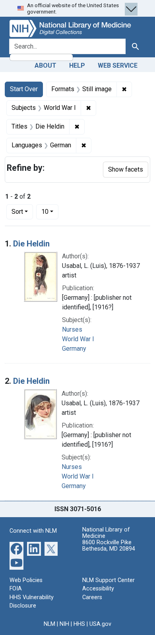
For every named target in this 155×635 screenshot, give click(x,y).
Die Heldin (31, 243)
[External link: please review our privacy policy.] (16, 548)
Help (77, 65)
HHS (79, 624)
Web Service (118, 65)
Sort (17, 211)
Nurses (72, 329)
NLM (49, 624)
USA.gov (100, 624)
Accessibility (98, 588)
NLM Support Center (108, 580)
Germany (74, 348)
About (45, 65)
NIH (64, 624)
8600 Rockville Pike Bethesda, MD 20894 (108, 545)
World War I (78, 339)
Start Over (24, 89)
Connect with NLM (33, 531)
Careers (92, 597)
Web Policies (26, 580)
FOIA (16, 588)
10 (49, 211)
